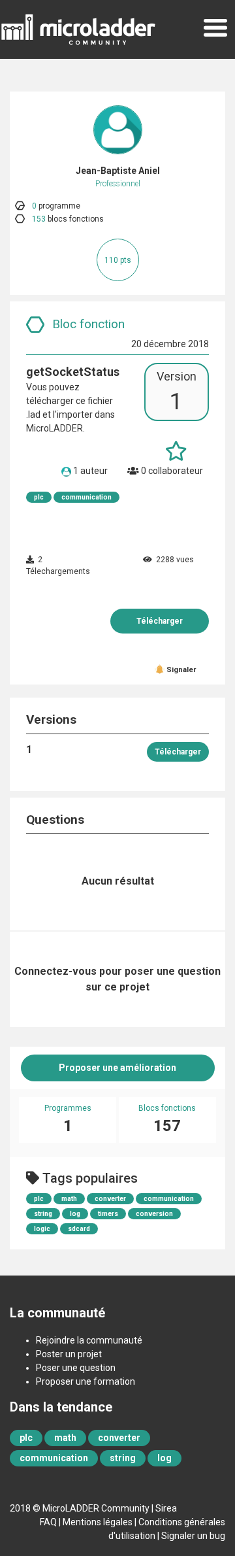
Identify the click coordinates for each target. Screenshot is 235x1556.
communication (86, 497)
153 (39, 219)
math (69, 1198)
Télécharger (159, 621)
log (75, 1213)
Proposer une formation (85, 1381)
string (43, 1213)
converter (110, 1198)
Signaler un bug (193, 1536)
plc (39, 497)
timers (108, 1213)
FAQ (48, 1522)
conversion (154, 1213)
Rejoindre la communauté (89, 1340)
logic (42, 1228)
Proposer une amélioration (117, 1067)
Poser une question (76, 1367)
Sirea (166, 1508)
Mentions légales (98, 1522)
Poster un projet (69, 1354)
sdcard (79, 1228)
